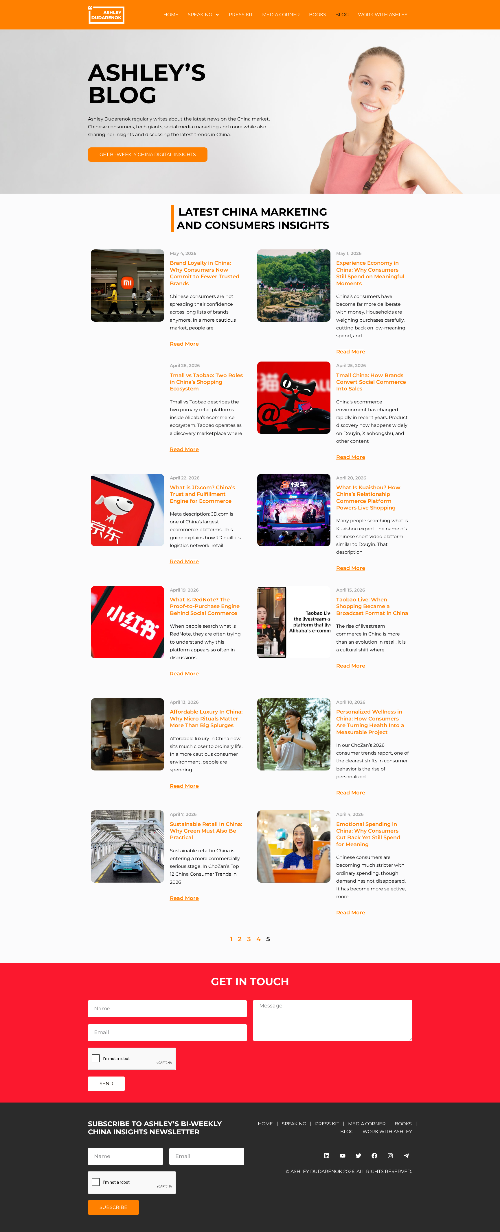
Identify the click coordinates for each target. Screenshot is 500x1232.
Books (317, 14)
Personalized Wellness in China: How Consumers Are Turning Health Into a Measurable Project (370, 722)
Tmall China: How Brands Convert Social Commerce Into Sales (371, 382)
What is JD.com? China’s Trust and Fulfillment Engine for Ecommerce (202, 494)
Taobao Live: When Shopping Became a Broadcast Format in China (372, 606)
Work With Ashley (382, 14)
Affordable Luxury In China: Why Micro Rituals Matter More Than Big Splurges (206, 719)
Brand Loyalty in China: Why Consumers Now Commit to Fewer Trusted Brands (204, 273)
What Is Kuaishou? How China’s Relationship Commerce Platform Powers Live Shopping (368, 497)
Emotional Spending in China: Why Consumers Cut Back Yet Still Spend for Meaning (368, 834)
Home (171, 14)
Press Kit (241, 14)
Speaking (200, 14)
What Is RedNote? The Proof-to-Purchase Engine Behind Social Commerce (205, 606)
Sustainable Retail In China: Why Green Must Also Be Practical (206, 831)
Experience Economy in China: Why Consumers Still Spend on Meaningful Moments (370, 273)
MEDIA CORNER (281, 14)
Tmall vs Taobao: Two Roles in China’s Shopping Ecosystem (206, 382)
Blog (342, 14)
